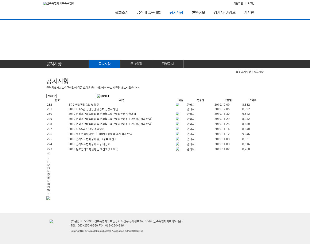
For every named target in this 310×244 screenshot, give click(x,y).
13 (48, 168)
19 (48, 187)
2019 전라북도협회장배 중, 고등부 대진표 (93, 139)
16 (48, 177)
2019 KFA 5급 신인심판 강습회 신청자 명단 (93, 109)
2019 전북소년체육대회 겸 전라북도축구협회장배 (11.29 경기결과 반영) (110, 119)
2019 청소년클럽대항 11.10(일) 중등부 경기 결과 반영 (100, 134)
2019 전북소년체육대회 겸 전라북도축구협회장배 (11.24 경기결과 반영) (110, 124)
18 (48, 184)
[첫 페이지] (48, 154)
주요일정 (136, 64)
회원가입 (238, 3)
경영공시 (168, 64)
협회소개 (121, 13)
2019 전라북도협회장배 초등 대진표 (89, 144)
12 (48, 165)
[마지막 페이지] (48, 199)
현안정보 (198, 13)
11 (48, 162)
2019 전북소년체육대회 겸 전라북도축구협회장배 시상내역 (102, 114)
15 (48, 174)
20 (48, 190)
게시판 (249, 13)
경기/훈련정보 (225, 13)
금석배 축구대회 (149, 13)
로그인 (250, 3)
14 (48, 171)
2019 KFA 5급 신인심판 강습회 (86, 129)
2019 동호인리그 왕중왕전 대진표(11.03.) (94, 149)
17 (48, 181)
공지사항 (176, 13)
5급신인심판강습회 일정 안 (84, 104)
